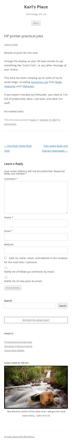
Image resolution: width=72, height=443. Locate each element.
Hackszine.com (39, 82)
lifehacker (28, 86)
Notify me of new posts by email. (23, 281)
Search (8, 300)
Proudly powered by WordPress (19, 436)
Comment (11, 179)
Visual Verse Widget (14, 350)
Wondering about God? (36, 320)
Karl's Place (36, 7)
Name (8, 217)
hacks (33, 119)
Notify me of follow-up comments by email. (29, 271)
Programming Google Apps (18, 342)
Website (9, 244)
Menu (36, 23)
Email (8, 231)
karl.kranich (10, 124)
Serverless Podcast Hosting (18, 346)
